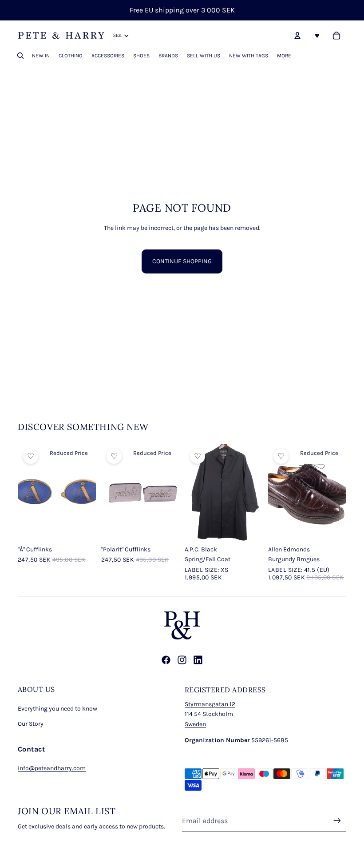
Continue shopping (182, 261)
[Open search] (20, 55)
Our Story (31, 723)
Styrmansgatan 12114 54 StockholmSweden (210, 714)
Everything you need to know (57, 708)
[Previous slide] (108, 492)
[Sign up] (337, 821)
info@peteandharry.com (52, 768)
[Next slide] (172, 492)
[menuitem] (284, 55)
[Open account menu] (297, 35)
